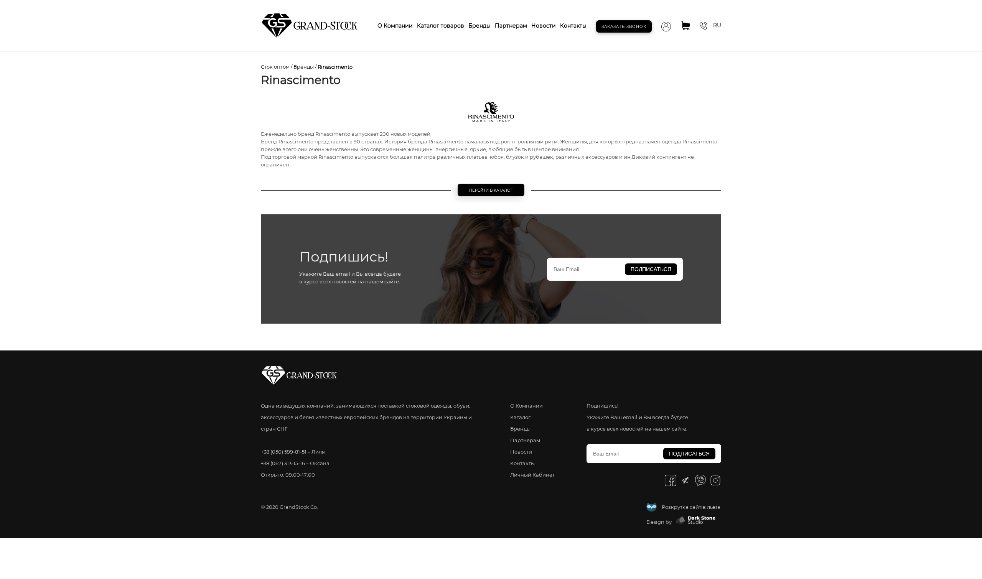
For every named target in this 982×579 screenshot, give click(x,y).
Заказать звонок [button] (623, 26)
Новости (543, 25)
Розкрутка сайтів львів (691, 507)
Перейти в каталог (491, 190)
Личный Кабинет (532, 475)
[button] (703, 26)
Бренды (479, 25)
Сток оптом (275, 67)
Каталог (520, 417)
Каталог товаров (440, 25)
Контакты (573, 25)
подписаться (651, 269)
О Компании (395, 25)
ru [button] (717, 25)
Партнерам (511, 25)
